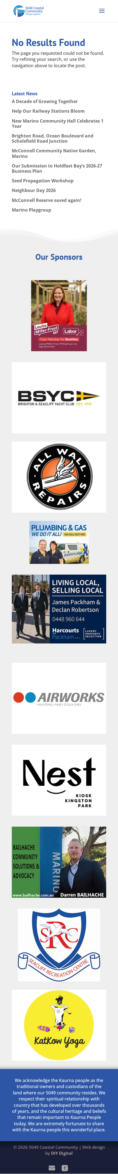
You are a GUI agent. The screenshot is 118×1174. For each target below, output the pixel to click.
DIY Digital (62, 1153)
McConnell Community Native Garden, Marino (54, 153)
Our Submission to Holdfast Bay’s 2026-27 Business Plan (57, 168)
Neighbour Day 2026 (34, 190)
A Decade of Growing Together (45, 101)
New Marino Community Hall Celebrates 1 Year (57, 123)
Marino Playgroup (31, 210)
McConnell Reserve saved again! (47, 200)
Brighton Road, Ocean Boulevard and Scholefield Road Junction (52, 138)
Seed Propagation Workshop (43, 181)
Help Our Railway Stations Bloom (48, 111)
